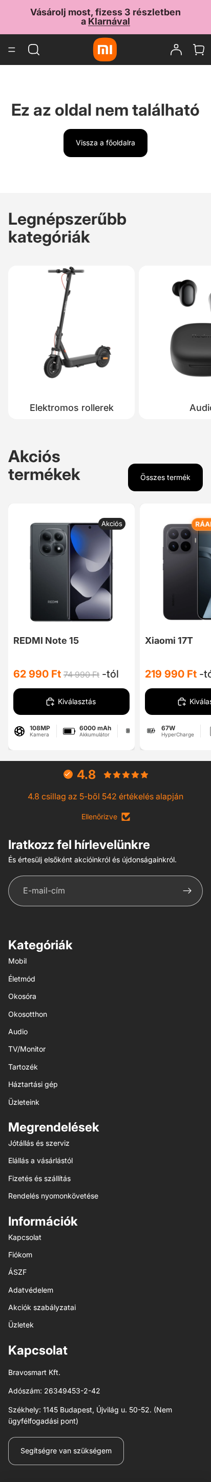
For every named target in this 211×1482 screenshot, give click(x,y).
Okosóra (22, 996)
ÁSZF (17, 1272)
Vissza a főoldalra (105, 142)
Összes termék (165, 477)
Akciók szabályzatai (42, 1307)
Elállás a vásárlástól (40, 1160)
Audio (18, 1031)
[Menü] (12, 49)
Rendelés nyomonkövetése (53, 1195)
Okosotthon (27, 1014)
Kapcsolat (24, 1237)
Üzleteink (23, 1102)
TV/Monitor (27, 1048)
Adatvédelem (30, 1289)
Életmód (21, 978)
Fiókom (20, 1254)
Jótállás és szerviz (39, 1143)
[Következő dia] (191, 340)
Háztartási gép (33, 1084)
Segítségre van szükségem (66, 1450)
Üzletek (21, 1324)
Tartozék (23, 1066)
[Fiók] (176, 49)
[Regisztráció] (187, 891)
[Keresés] (34, 49)
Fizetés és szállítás (39, 1178)
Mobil (17, 960)
